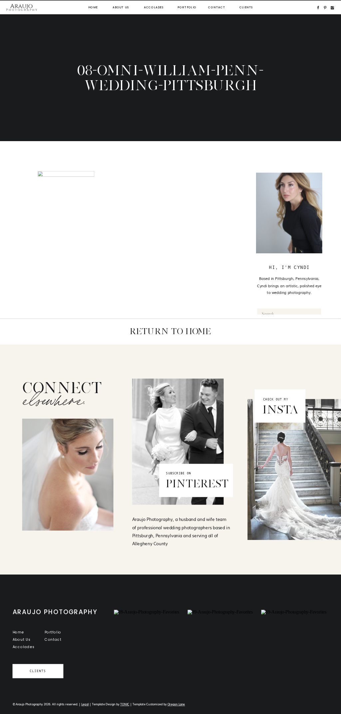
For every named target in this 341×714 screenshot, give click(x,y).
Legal (85, 704)
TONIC (124, 704)
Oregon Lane (176, 704)
